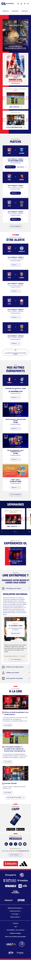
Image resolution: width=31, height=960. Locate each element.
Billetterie (6, 11)
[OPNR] (21, 900)
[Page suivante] (29, 531)
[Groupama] (10, 875)
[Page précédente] (2, 531)
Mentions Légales (15, 933)
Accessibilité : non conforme (15, 930)
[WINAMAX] (10, 886)
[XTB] (22, 886)
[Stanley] (9, 900)
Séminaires (25, 11)
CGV (15, 926)
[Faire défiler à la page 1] (15, 531)
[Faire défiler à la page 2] (16, 531)
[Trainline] (22, 880)
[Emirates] (11, 863)
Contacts (15, 923)
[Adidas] (23, 863)
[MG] (21, 875)
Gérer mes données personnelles (15, 936)
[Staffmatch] (9, 880)
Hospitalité (15, 11)
